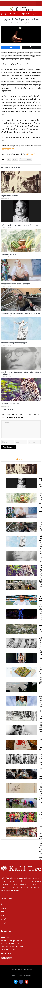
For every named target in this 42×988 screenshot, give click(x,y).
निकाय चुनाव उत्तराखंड (25, 159)
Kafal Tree (11, 23)
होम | (3, 14)
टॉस (9, 159)
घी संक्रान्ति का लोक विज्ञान (8, 254)
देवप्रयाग (15, 159)
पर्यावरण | (27, 14)
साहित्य (33, 14)
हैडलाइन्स (3, 908)
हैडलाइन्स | (9, 14)
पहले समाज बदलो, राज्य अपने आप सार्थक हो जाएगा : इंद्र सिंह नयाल (19, 225)
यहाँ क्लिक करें (29, 154)
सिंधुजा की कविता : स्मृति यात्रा (9, 195)
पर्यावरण (3, 915)
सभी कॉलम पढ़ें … (21, 459)
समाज (2, 912)
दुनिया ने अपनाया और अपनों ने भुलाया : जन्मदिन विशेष (15, 284)
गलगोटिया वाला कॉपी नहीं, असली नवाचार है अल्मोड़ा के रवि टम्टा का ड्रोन (20, 313)
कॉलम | (16, 14)
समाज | (21, 14)
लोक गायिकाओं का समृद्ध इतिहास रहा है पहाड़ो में (14, 343)
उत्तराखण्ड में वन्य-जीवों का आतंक (10, 404)
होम (2, 904)
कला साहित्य (4, 919)
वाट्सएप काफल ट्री (7, 149)
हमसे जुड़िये (4, 923)
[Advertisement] (21, 850)
